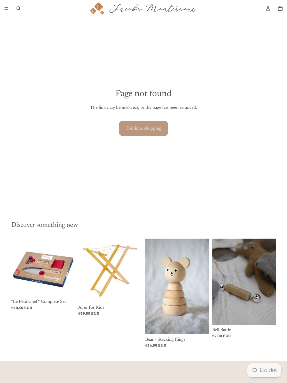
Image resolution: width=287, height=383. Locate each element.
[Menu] (6, 8)
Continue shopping (143, 128)
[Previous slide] (17, 267)
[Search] (18, 8)
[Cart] (280, 8)
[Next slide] (69, 267)
